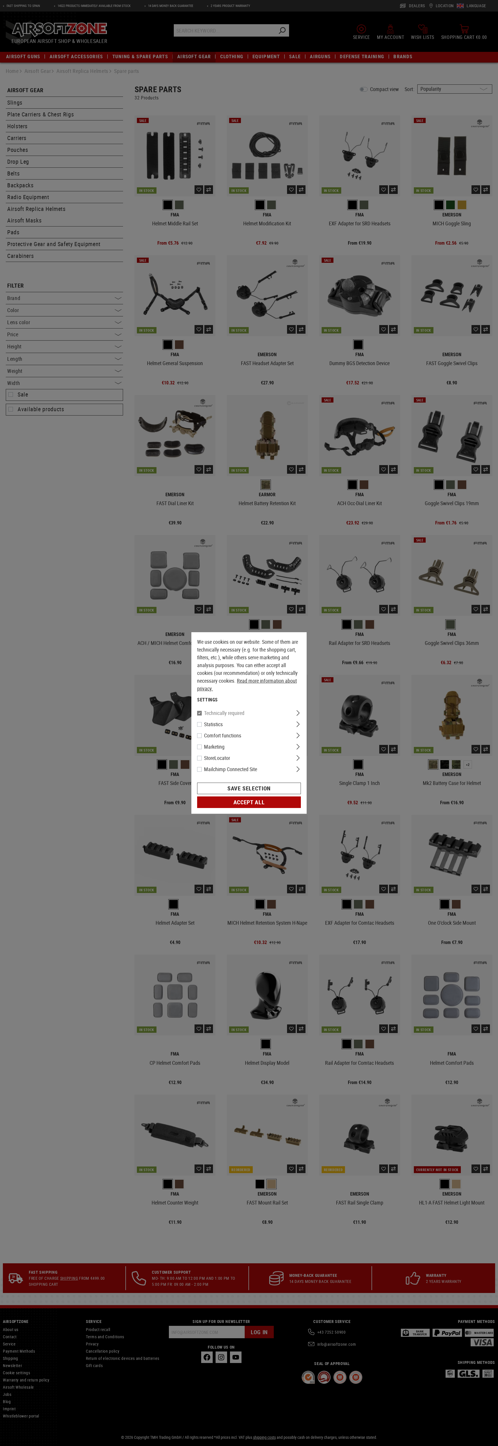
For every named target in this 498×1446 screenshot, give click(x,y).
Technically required (224, 712)
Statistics (213, 724)
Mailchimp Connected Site (230, 769)
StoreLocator (217, 757)
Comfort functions (222, 735)
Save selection (249, 788)
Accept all (249, 802)
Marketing (214, 746)
